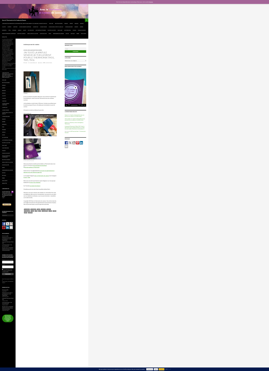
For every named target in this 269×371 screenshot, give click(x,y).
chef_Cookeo (67, 118)
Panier (77, 33)
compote (9, 26)
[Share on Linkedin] (81, 142)
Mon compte (83, 33)
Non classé (60, 30)
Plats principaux (67, 30)
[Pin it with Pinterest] (77, 142)
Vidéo (26, 62)
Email (3, 264)
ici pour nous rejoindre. (34, 182)
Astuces (67, 33)
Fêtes (9, 30)
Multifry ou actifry (52, 30)
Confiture (15, 26)
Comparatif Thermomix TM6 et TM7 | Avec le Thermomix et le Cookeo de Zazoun (74, 127)
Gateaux (19, 30)
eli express (33, 209)
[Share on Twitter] (70, 142)
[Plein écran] (84, 105)
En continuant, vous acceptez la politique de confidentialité (7, 270)
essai (38, 209)
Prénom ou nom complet (7, 260)
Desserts (76, 26)
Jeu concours (31, 30)
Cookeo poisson (43, 26)
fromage (14, 30)
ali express (27, 209)
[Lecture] (66, 105)
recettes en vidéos (59, 23)
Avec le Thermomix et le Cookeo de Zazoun (14, 20)
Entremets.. (4, 30)
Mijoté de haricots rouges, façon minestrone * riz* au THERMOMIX (7, 239)
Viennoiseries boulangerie (58, 33)
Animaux (66, 23)
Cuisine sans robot (69, 26)
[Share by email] (66, 146)
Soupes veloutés (43, 33)
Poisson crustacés (82, 30)
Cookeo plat (35, 26)
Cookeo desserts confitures (25, 26)
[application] (75, 88)
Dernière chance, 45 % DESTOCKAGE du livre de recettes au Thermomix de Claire (7, 249)
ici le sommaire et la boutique (40, 165)
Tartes (50, 33)
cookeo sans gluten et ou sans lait (56, 26)
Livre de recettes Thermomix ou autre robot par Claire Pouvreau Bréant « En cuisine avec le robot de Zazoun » (24, 23)
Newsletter (4, 36)
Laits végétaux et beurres (41, 30)
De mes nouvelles (5, 236)
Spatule (48, 209)
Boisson (82, 23)
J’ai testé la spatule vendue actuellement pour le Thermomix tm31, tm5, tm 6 (39, 56)
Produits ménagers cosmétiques (9, 33)
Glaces (24, 30)
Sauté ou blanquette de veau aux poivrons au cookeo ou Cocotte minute (74, 115)
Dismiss (151, 2)
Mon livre (51, 23)
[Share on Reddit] (74, 142)
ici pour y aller (27, 177)
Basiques (76, 23)
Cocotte (4, 26)
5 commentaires (48, 62)
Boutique (73, 33)
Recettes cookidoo (21, 33)
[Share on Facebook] (66, 142)
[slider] (74, 105)
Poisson (74, 30)
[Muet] (82, 105)
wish (26, 212)
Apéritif (71, 23)
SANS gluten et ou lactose (32, 33)
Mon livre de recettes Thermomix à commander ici (75, 128)
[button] (75, 87)
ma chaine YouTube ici (35, 185)
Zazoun (41, 62)
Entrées (81, 26)
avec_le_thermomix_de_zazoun (41, 175)
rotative (43, 209)
